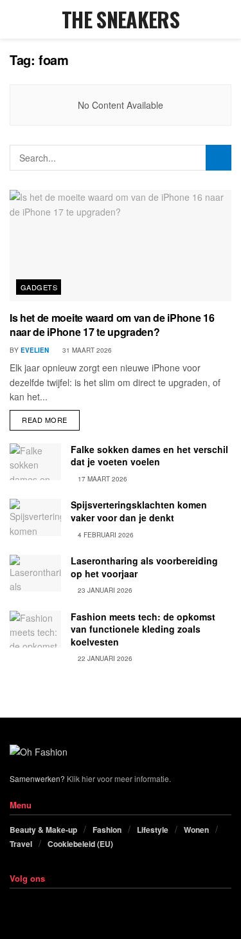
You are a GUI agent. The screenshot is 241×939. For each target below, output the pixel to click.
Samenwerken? (37, 778)
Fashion (107, 829)
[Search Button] (225, 19)
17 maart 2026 (101, 478)
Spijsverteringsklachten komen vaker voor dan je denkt (139, 511)
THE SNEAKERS (120, 19)
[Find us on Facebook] (13, 903)
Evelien (35, 350)
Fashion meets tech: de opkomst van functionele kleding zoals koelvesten (143, 629)
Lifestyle (152, 829)
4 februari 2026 (105, 534)
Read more (51, 417)
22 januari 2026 (104, 658)
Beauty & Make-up (43, 829)
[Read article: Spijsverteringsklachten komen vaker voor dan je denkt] (35, 517)
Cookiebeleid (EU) (80, 844)
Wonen (196, 829)
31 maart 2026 (86, 350)
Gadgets (39, 287)
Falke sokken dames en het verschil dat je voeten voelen (149, 456)
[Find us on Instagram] (29, 903)
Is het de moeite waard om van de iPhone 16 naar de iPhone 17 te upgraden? (112, 324)
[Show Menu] (15, 19)
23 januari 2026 (104, 590)
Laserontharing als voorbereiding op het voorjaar (144, 567)
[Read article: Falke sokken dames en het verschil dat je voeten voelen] (35, 461)
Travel (21, 844)
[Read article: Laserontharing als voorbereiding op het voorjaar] (35, 573)
